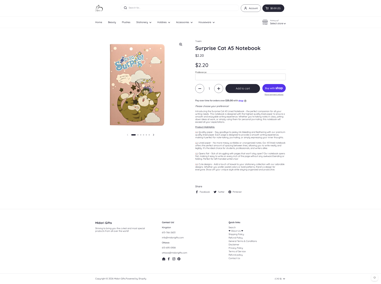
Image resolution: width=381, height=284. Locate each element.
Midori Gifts (119, 278)
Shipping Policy (236, 234)
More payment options (274, 94)
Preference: (201, 72)
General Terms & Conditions (243, 241)
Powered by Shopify (136, 278)
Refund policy (236, 254)
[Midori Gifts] (99, 8)
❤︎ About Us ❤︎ (236, 230)
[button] (273, 8)
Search (232, 227)
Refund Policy (236, 237)
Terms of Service (237, 251)
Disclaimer (234, 244)
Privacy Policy (236, 248)
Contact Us (234, 258)
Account (253, 8)
